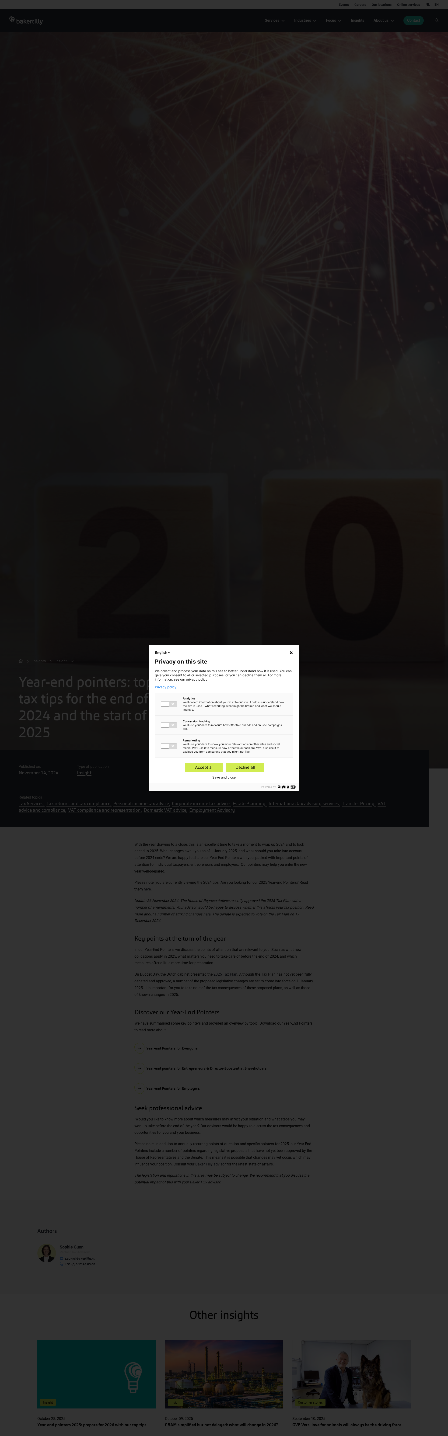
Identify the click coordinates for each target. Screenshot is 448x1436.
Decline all (245, 767)
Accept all (204, 767)
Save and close (224, 777)
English (161, 652)
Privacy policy (165, 687)
